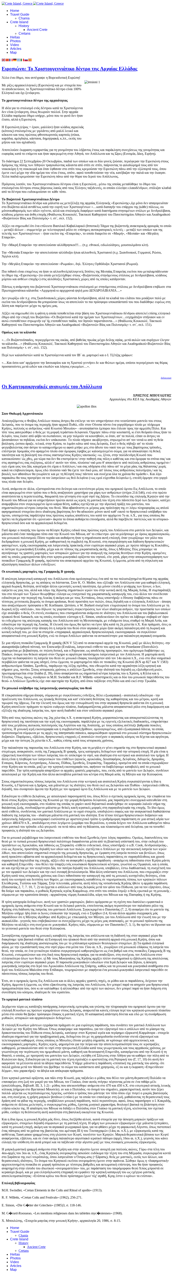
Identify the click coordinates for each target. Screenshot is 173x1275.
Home (14, 10)
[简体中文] (7, 59)
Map (13, 52)
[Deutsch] (15, 59)
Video (14, 45)
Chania (24, 18)
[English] (3, 59)
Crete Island (19, 22)
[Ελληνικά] (19, 59)
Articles (15, 48)
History (24, 26)
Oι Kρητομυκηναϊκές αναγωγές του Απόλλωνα (52, 386)
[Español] (30, 59)
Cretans (24, 33)
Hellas (15, 37)
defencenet (166, 378)
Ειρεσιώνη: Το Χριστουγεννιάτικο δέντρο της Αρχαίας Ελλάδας (69, 68)
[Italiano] (22, 59)
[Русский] (26, 59)
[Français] (11, 59)
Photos (15, 41)
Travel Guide (19, 14)
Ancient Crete (37, 29)
